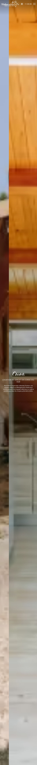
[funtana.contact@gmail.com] (21, 3)
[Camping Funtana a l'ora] (8, 4)
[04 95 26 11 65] (17, 3)
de (31, 4)
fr (26, 4)
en (28, 4)
